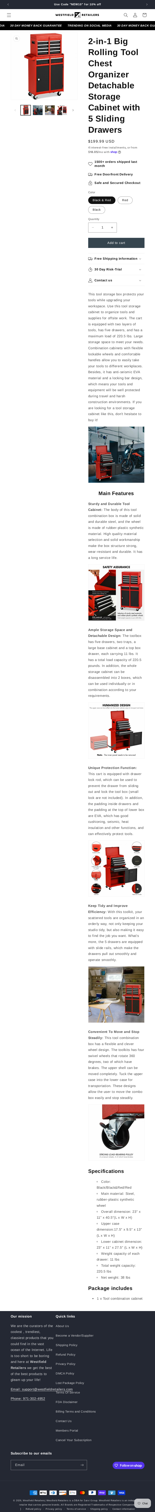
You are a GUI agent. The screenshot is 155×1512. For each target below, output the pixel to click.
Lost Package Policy (70, 1383)
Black (97, 209)
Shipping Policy (66, 1345)
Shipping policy (99, 1509)
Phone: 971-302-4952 (28, 1399)
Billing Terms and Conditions (76, 1411)
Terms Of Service (68, 1392)
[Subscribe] (82, 1465)
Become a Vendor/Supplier (74, 1335)
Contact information (123, 1509)
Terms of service (76, 1509)
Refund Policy (65, 1354)
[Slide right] (73, 110)
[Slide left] (15, 110)
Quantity (93, 219)
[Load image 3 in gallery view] (50, 110)
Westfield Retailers (34, 1500)
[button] (9, 15)
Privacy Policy (65, 1364)
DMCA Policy (65, 1373)
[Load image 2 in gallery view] (38, 110)
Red (125, 200)
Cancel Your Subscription (73, 1440)
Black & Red (102, 200)
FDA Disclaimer (67, 1402)
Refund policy (33, 1509)
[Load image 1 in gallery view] (26, 110)
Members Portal (67, 1430)
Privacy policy (54, 1509)
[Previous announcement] (8, 4)
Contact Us (63, 1421)
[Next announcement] (146, 4)
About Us (62, 1326)
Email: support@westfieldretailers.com (42, 1389)
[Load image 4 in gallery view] (62, 110)
